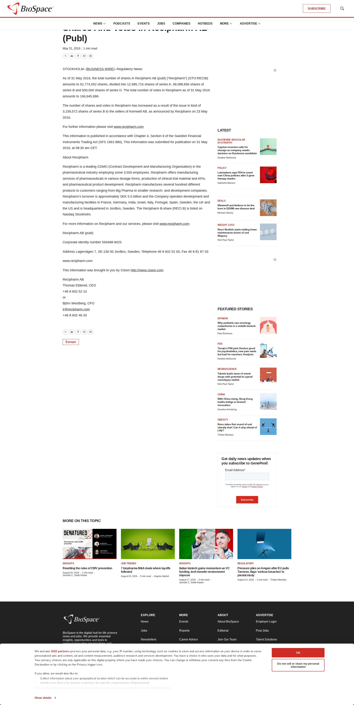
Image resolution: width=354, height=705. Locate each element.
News (97, 23)
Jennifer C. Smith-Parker (75, 575)
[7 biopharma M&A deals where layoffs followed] (148, 544)
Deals (222, 200)
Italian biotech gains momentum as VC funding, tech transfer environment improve (204, 572)
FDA (220, 343)
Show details (43, 697)
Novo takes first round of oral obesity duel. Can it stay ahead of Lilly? (237, 427)
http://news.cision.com (147, 270)
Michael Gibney (225, 213)
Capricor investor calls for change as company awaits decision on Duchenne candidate (237, 150)
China (221, 394)
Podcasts (121, 23)
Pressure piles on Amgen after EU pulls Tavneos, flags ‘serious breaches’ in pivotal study (263, 572)
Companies (181, 23)
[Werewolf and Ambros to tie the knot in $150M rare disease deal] (268, 207)
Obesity (223, 419)
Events (144, 23)
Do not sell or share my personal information (298, 665)
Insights (68, 563)
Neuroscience (227, 369)
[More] (104, 23)
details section (160, 688)
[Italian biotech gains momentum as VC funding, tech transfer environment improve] (206, 544)
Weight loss (226, 225)
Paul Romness (225, 333)
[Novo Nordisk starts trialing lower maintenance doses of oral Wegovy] (268, 232)
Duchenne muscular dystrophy (231, 141)
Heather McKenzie (227, 157)
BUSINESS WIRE (100, 69)
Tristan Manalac (226, 434)
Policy (222, 168)
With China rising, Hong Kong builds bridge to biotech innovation (235, 402)
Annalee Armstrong (227, 409)
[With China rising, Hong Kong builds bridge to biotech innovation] (268, 401)
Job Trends (128, 563)
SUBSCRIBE (317, 8)
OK (298, 652)
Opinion (223, 318)
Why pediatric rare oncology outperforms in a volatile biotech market (237, 326)
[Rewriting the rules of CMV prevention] (90, 544)
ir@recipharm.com (76, 309)
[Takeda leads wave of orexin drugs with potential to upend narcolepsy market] (268, 376)
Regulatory (245, 563)
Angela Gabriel (161, 576)
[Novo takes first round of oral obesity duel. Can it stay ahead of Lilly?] (268, 426)
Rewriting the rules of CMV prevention (87, 568)
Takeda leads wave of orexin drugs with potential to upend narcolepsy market (235, 376)
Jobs (161, 23)
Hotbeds (205, 23)
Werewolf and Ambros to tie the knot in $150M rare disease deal (236, 207)
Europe (71, 341)
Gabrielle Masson (226, 183)
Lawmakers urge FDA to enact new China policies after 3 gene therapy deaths (236, 175)
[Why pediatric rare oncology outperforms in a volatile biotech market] (268, 325)
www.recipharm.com (129, 127)
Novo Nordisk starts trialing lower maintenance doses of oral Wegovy (237, 232)
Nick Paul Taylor (226, 240)
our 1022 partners (57, 651)
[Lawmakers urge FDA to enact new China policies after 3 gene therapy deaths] (268, 175)
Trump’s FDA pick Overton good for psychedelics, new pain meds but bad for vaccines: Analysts (237, 351)
